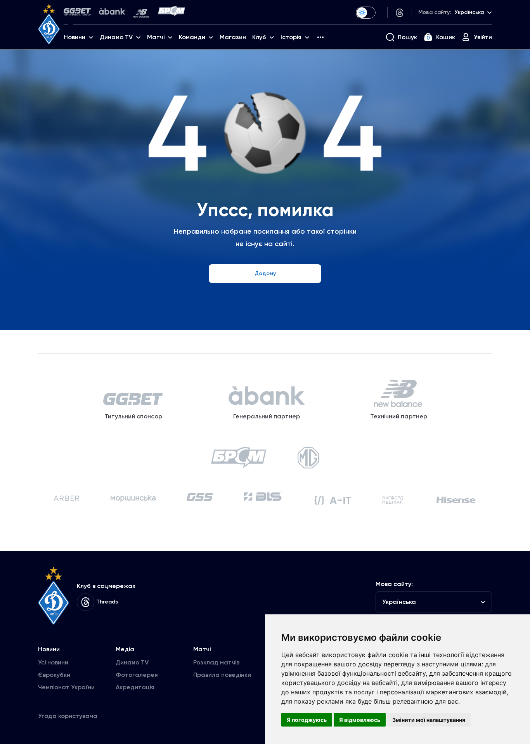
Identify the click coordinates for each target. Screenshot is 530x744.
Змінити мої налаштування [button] (428, 719)
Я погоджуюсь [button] (307, 719)
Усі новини (53, 662)
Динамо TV (132, 662)
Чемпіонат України (66, 687)
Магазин (233, 37)
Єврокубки (54, 674)
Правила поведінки (222, 674)
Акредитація (135, 687)
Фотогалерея (137, 674)
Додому (265, 273)
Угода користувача (67, 716)
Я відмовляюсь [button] (359, 719)
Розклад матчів (216, 662)
